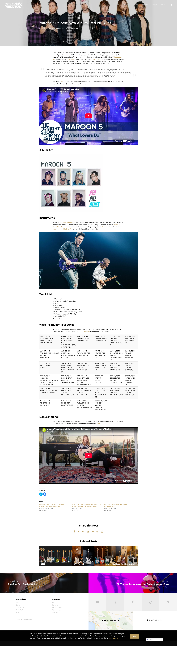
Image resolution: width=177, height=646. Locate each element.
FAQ (53, 602)
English (150, 639)
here (62, 82)
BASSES (135, 5)
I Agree (134, 636)
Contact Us (20, 607)
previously (64, 222)
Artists (70, 28)
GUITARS (126, 5)
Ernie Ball (45, 28)
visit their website (83, 331)
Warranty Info (57, 607)
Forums (55, 605)
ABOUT (154, 5)
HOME (117, 5)
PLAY (18, 612)
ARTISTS (145, 5)
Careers (18, 605)
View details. (113, 638)
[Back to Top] (174, 644)
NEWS (163, 5)
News (75, 28)
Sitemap (55, 612)
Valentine (105, 227)
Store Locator (57, 610)
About (18, 602)
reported (71, 222)
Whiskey (71, 59)
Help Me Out (96, 59)
